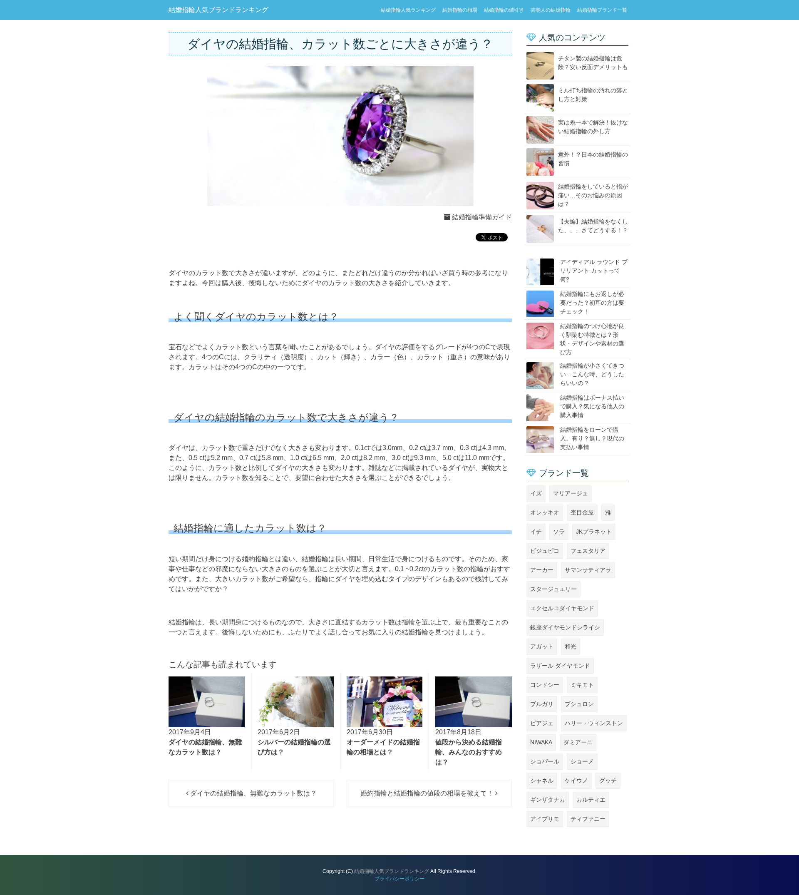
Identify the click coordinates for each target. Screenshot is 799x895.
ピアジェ (541, 723)
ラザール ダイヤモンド (560, 665)
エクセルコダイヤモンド (562, 608)
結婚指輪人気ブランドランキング (218, 9)
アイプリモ (544, 818)
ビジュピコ (544, 550)
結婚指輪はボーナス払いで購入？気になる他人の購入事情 (592, 406)
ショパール (544, 761)
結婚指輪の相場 (459, 10)
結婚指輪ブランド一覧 (602, 10)
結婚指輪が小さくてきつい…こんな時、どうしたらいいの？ (592, 374)
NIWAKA (541, 742)
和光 (570, 646)
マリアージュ (570, 493)
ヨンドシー (544, 684)
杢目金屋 (582, 512)
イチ (536, 531)
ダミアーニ (578, 742)
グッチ (608, 780)
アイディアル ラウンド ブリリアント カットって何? (594, 271)
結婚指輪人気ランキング (408, 10)
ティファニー (588, 818)
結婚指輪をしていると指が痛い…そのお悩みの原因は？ (593, 195)
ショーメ (582, 761)
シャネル (541, 780)
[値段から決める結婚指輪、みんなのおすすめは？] (473, 702)
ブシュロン (579, 704)
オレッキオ (544, 512)
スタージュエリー (553, 589)
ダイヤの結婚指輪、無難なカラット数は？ (253, 793)
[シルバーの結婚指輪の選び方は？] (296, 701)
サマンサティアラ (588, 570)
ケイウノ (576, 780)
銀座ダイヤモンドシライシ (565, 627)
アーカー (541, 570)
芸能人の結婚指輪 (551, 10)
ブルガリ (541, 704)
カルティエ (590, 799)
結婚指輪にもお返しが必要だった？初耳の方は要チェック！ (592, 303)
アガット (541, 646)
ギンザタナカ (547, 799)
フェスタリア (588, 550)
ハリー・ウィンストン (594, 723)
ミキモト (582, 684)
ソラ (559, 531)
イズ (536, 493)
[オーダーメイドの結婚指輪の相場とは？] (385, 701)
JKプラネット (594, 531)
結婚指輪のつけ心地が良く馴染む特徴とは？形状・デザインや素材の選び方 (592, 339)
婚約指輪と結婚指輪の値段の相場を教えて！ (427, 793)
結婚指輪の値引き (504, 10)
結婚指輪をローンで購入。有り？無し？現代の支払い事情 (592, 438)
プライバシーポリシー (399, 879)
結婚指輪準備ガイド (482, 217)
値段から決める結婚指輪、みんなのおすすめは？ (468, 752)
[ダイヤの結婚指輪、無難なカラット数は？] (207, 701)
